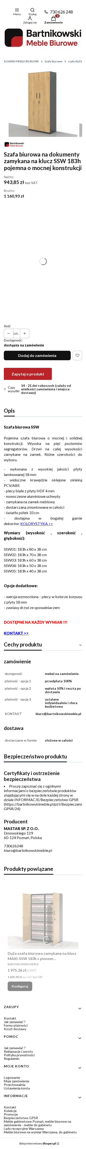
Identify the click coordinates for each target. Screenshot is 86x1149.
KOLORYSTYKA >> (36, 523)
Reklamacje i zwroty (18, 1051)
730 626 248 (61, 12)
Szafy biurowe (53, 61)
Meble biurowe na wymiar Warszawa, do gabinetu (40, 1132)
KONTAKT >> (16, 633)
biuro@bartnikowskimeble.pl (28, 850)
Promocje (11, 1114)
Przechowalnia (14, 1085)
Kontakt (10, 1018)
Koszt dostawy (15, 1029)
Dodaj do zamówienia (37, 355)
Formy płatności (15, 1025)
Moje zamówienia (16, 1081)
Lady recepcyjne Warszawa (24, 1128)
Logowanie (12, 1077)
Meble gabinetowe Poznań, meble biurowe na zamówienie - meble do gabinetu (37, 1123)
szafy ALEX (75, 61)
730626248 (13, 846)
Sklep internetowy (37, 1143)
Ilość (7, 326)
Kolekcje (10, 1111)
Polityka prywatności (19, 1055)
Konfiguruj (20, 986)
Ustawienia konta (17, 1088)
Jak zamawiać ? (15, 1022)
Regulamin (11, 1059)
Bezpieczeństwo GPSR (21, 1118)
